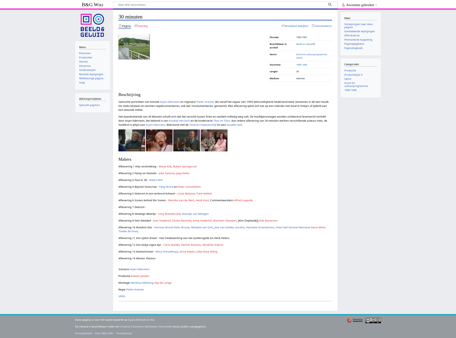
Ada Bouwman (268, 220)
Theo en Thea (221, 120)
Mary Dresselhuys (167, 251)
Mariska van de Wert (181, 200)
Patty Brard (166, 186)
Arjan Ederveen (170, 101)
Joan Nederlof (162, 220)
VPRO (121, 296)
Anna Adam (187, 251)
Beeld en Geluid (304, 44)
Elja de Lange (163, 282)
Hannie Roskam (191, 244)
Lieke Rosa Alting (206, 251)
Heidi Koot (202, 200)
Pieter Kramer (205, 101)
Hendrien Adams (212, 244)
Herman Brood (163, 227)
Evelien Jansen (140, 276)
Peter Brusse (182, 227)
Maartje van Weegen (195, 213)
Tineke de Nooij (128, 231)
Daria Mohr (318, 227)
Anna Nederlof (202, 220)
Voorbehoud (124, 333)
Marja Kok (165, 166)
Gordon (240, 227)
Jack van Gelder (224, 227)
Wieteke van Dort (202, 227)
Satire (299, 57)
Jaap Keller (183, 173)
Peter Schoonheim (189, 186)
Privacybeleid (83, 333)
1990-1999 (301, 64)
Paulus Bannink (181, 220)
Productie (350, 70)
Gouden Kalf (234, 124)
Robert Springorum (185, 166)
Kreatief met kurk (179, 120)
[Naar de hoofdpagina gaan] (92, 24)
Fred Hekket (204, 193)
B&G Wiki (92, 4)
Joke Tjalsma (167, 173)
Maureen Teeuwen (225, 220)
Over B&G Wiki (104, 333)
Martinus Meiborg (142, 282)
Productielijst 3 (353, 74)
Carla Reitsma (186, 193)
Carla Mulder (171, 244)
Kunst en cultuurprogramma (311, 54)
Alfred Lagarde (243, 200)
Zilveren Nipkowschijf (202, 124)
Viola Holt (282, 227)
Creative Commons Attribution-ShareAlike (146, 326)
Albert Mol (155, 180)
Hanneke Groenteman (260, 227)
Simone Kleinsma (299, 227)
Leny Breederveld (169, 213)
